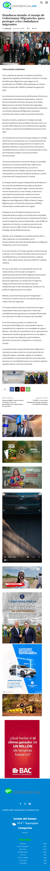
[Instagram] (25, 804)
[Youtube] (30, 804)
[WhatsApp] (28, 389)
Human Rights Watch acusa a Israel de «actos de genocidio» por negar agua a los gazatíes (13, 403)
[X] (17, 389)
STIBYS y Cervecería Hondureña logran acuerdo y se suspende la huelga (37, 402)
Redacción (8, 28)
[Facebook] (12, 389)
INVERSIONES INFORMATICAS (26, 810)
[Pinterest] (22, 389)
